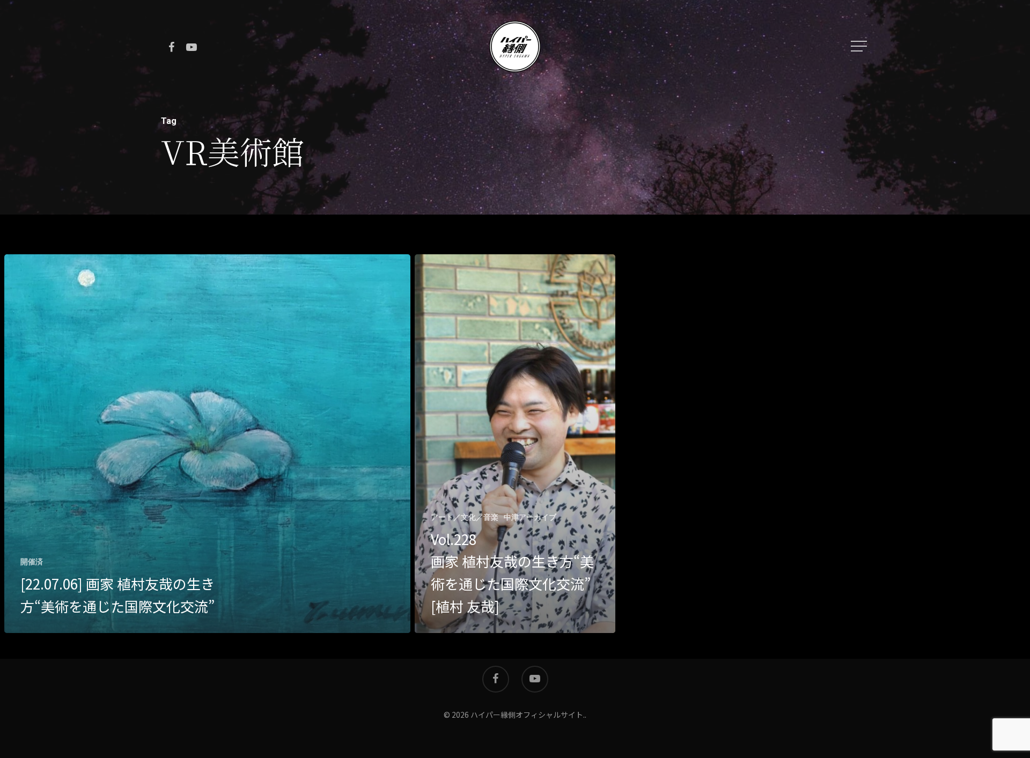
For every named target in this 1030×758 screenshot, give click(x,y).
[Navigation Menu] (860, 46)
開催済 (31, 561)
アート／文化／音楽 (464, 517)
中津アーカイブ (530, 517)
